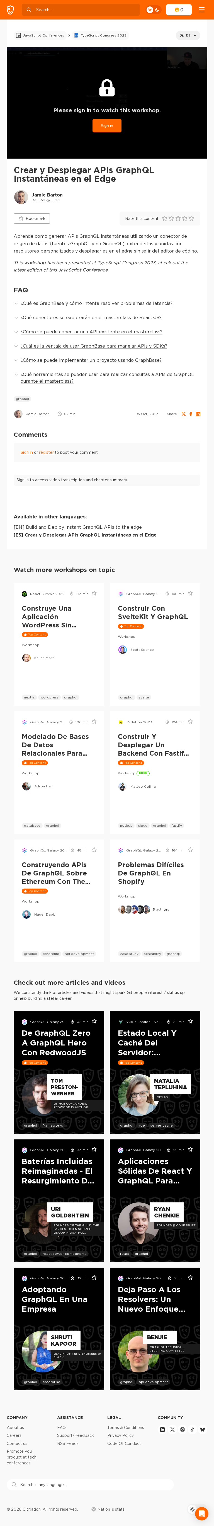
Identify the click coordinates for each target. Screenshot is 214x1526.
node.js (126, 825)
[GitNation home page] (10, 9)
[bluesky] (202, 1429)
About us (15, 1427)
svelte (144, 697)
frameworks (53, 1125)
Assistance (70, 1417)
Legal (114, 1417)
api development (79, 953)
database (32, 825)
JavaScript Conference (83, 269)
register (46, 452)
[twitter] (172, 1429)
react (124, 1253)
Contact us (17, 1443)
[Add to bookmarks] (92, 594)
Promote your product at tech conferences (22, 1457)
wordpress (49, 697)
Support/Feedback (75, 1435)
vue (142, 1125)
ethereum (51, 953)
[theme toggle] (153, 9)
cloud (142, 825)
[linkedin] (162, 1429)
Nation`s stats (111, 1509)
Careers (14, 1435)
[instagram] (182, 1429)
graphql (22, 399)
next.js (29, 697)
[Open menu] (201, 10)
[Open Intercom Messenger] (201, 1513)
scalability (152, 953)
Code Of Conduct (124, 1443)
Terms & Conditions (125, 1427)
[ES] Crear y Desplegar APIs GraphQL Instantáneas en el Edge (85, 534)
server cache (161, 1125)
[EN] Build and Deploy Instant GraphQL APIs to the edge (78, 527)
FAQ (61, 1427)
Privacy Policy (120, 1435)
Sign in (107, 125)
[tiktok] (192, 1429)
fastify (177, 825)
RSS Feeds (68, 1443)
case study (129, 953)
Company (17, 1417)
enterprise (51, 1382)
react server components (64, 1253)
